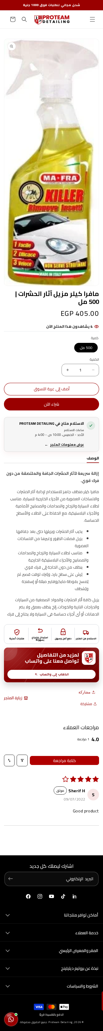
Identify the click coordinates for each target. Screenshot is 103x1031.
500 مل (86, 347)
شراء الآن (51, 404)
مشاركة (84, 692)
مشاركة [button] (86, 703)
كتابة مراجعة (64, 760)
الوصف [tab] (93, 459)
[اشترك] (10, 878)
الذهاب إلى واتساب (54, 674)
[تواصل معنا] (11, 1019)
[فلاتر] (22, 760)
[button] (92, 19)
